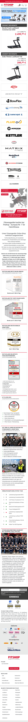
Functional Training (6, 709)
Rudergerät (17, 692)
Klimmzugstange (18, 712)
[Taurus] (14, 170)
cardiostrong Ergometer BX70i (16, 494)
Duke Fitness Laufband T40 (12, 57)
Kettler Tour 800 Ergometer (15, 524)
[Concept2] (14, 114)
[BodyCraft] (14, 94)
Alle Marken (4, 718)
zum (5, 663)
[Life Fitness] (14, 142)
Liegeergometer (18, 702)
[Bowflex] (14, 100)
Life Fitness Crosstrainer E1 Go (16, 500)
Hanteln (17, 699)
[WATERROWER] (14, 177)
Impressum (17, 678)
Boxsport (4, 702)
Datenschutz (17, 675)
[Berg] (14, 87)
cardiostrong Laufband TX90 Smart (16, 516)
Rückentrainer (5, 712)
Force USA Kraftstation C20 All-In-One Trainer (16, 521)
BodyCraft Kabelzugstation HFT (16, 506)
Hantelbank (17, 697)
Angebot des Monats (9, 54)
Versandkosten (5, 680)
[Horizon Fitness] (14, 128)
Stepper (4, 707)
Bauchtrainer (18, 709)
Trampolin (17, 695)
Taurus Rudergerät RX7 (14, 509)
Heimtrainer (4, 704)
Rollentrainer (18, 704)
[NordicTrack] (14, 156)
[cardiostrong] (14, 107)
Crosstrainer (5, 690)
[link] (14, 198)
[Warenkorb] (26, 5)
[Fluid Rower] (14, 121)
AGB (3, 675)
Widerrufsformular (6, 683)
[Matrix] (14, 149)
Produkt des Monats (9, 25)
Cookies (3, 678)
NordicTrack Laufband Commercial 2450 (10, 29)
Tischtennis (4, 697)
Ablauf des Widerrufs (19, 683)
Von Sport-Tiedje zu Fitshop (7, 611)
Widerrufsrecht (18, 680)
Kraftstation (5, 695)
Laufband (4, 692)
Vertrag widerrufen (14, 668)
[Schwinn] (14, 163)
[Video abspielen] (14, 439)
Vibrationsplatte (18, 714)
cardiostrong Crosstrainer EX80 (16, 497)
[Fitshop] (9, 5)
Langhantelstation (19, 707)
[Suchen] (22, 5)
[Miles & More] (14, 649)
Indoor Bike (4, 699)
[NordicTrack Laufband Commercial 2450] (14, 43)
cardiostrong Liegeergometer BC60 (16, 512)
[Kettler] (14, 135)
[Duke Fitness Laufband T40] (14, 73)
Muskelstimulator (6, 714)
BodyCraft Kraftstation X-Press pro (16, 503)
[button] (2, 15)
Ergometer (17, 690)
